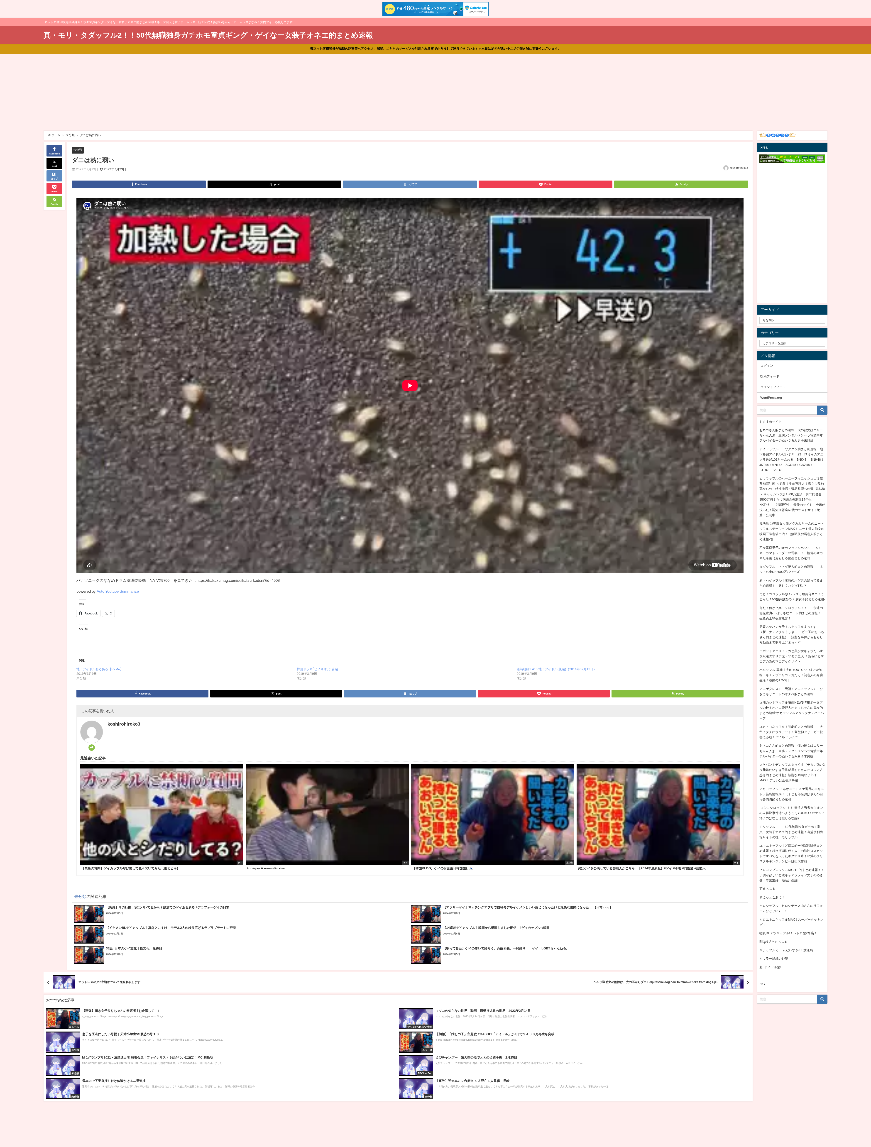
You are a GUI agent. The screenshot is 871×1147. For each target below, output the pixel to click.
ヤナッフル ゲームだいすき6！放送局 (786, 950)
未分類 (77, 149)
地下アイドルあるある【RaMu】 (99, 669)
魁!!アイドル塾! (770, 967)
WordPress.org (771, 397)
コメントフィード (773, 387)
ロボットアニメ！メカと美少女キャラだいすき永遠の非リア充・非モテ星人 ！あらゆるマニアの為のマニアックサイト (791, 656)
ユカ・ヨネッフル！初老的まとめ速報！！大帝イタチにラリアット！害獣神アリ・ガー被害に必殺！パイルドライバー (791, 732)
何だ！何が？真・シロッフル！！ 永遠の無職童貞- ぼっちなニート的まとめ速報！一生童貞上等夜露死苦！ (791, 613)
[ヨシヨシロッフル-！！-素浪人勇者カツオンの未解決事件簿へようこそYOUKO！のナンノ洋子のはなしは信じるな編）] (792, 813)
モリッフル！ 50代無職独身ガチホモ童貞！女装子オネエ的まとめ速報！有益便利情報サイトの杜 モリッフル (791, 832)
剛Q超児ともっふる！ (774, 941)
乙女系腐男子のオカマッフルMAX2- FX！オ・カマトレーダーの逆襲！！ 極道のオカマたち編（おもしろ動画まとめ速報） (791, 553)
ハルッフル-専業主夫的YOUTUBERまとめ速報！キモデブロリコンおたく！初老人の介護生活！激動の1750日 (791, 675)
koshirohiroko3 (739, 167)
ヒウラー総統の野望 (773, 958)
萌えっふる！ (768, 888)
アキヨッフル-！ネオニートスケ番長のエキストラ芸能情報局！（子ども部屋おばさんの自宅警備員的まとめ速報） (791, 794)
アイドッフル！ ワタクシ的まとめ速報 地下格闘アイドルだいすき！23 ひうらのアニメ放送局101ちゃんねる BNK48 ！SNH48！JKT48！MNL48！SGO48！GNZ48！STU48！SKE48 (791, 460)
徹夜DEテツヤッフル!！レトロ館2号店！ (788, 933)
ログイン (766, 365)
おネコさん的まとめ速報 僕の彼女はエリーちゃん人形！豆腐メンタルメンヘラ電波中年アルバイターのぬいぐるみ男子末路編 (791, 435)
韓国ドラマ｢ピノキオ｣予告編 (317, 669)
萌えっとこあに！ (772, 897)
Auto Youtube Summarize (118, 591)
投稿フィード (769, 376)
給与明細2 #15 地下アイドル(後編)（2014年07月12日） (557, 669)
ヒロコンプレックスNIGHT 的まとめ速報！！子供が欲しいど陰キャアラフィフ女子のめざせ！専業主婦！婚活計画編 (791, 875)
